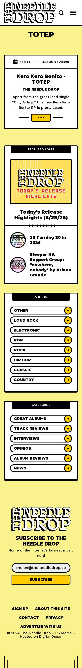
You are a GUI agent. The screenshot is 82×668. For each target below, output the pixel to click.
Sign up (20, 609)
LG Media (63, 633)
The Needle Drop (41, 89)
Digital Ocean (50, 636)
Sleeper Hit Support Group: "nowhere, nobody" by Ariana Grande (50, 264)
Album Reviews (55, 62)
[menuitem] (20, 608)
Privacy (54, 617)
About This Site (52, 609)
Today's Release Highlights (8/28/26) (41, 215)
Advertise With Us (41, 626)
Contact (29, 617)
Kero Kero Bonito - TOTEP (41, 79)
